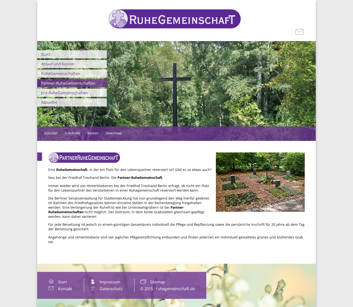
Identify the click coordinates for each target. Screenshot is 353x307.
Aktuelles (49, 102)
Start (45, 54)
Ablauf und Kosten (57, 64)
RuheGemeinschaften (60, 73)
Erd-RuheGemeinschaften (64, 92)
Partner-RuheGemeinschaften (68, 83)
